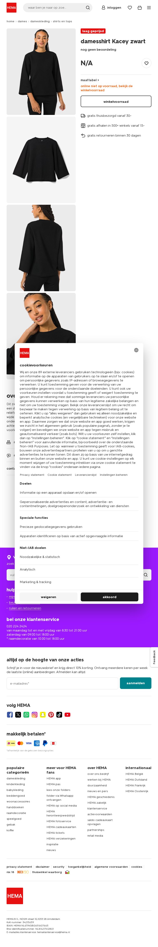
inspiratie (52, 844)
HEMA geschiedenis (100, 797)
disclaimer (43, 867)
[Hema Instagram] (34, 715)
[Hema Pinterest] (51, 715)
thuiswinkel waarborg (47, 872)
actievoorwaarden (99, 814)
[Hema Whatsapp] (26, 715)
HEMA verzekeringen (61, 838)
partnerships (95, 830)
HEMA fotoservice (58, 821)
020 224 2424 (17, 626)
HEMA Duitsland (136, 779)
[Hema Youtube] (67, 715)
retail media (95, 835)
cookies (136, 867)
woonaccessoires (18, 801)
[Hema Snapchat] (43, 715)
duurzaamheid (97, 785)
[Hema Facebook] (10, 715)
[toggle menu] (149, 8)
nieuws (51, 850)
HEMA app (53, 778)
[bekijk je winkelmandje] (140, 8)
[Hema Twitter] (18, 715)
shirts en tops (62, 21)
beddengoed (16, 795)
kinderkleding (16, 784)
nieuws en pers (97, 791)
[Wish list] (130, 8)
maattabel (89, 80)
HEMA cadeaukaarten (61, 827)
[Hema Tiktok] (59, 715)
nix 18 (10, 872)
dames (22, 21)
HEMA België (134, 774)
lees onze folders (58, 790)
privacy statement (19, 867)
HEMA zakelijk (96, 802)
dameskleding (40, 21)
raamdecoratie (16, 813)
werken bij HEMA (99, 779)
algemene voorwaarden (111, 867)
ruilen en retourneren (25, 608)
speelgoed (14, 819)
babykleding (15, 790)
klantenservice (97, 808)
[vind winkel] (145, 575)
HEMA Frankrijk (135, 785)
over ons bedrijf (98, 774)
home (10, 21)
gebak (11, 824)
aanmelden (136, 683)
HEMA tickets (55, 833)
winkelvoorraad (116, 102)
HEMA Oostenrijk (136, 791)
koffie (10, 830)
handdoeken (15, 807)
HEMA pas (53, 784)
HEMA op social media (61, 805)
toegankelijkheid (79, 867)
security (58, 867)
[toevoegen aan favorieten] (146, 63)
